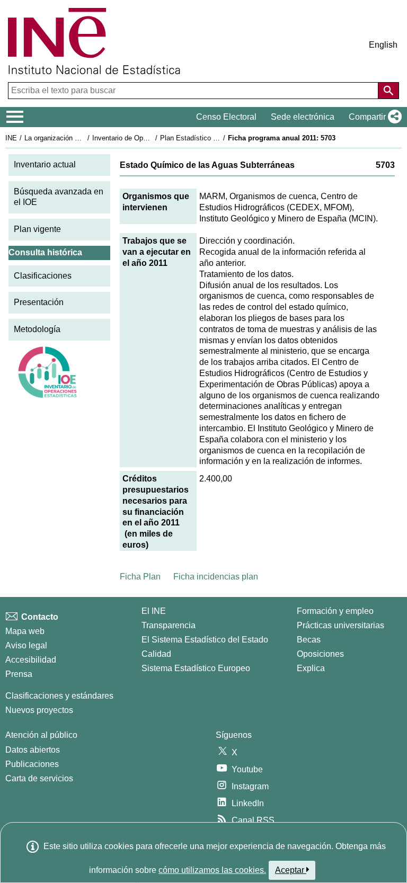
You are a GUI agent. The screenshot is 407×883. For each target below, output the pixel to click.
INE (11, 138)
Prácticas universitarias (340, 625)
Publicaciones (32, 764)
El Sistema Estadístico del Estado (204, 639)
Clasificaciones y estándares (59, 695)
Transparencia (168, 625)
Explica (311, 668)
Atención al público (41, 734)
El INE (153, 611)
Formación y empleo (335, 611)
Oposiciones (320, 653)
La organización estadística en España (84, 138)
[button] (373, 117)
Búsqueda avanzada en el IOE (58, 197)
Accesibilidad (30, 659)
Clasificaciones (43, 275)
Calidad (156, 653)
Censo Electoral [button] (226, 116)
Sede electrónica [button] (302, 116)
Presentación (39, 302)
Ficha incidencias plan (215, 576)
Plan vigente (37, 229)
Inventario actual (45, 164)
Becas (309, 639)
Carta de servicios (39, 778)
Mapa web (25, 631)
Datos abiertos (32, 749)
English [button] (383, 44)
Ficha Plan (140, 576)
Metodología (37, 329)
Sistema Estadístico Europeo (195, 668)
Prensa (18, 674)
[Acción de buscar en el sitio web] (388, 90)
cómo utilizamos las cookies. (212, 870)
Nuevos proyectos (39, 710)
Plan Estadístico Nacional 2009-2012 (216, 138)
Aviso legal (26, 645)
